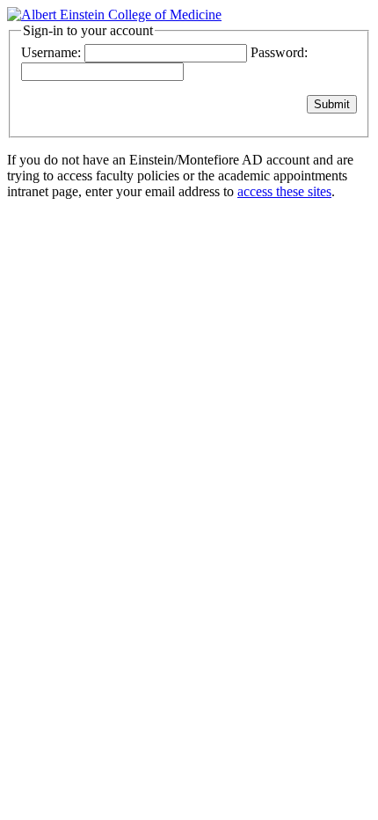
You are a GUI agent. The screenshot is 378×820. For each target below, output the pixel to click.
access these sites (284, 191)
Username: (51, 52)
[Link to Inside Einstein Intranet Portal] (114, 14)
